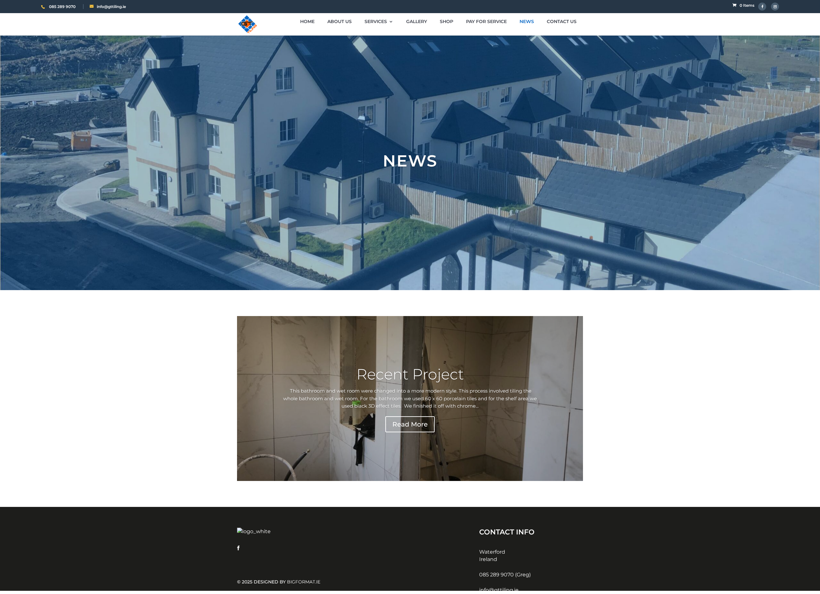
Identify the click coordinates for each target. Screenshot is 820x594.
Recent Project (410, 374)
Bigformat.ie (303, 582)
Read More (410, 424)
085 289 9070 (62, 6)
